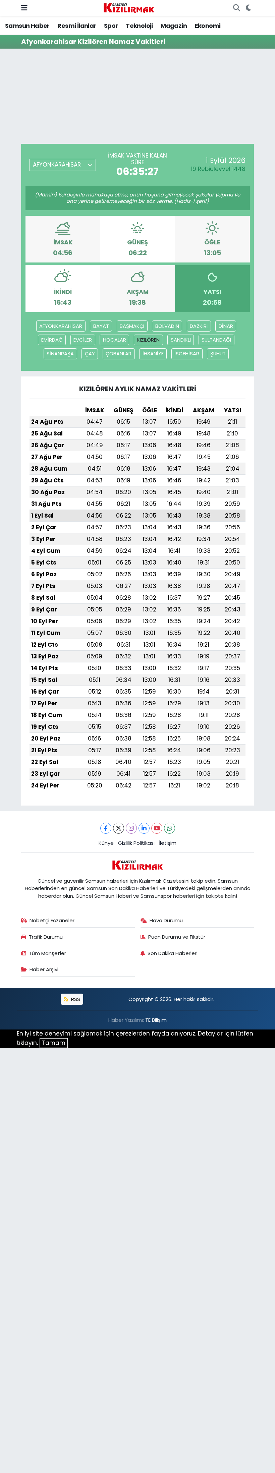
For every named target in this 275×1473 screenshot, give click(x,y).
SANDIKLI (181, 339)
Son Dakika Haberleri (173, 953)
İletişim (167, 842)
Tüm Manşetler (47, 953)
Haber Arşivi (44, 969)
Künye (106, 842)
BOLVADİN (167, 326)
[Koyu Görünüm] (248, 8)
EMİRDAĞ (52, 339)
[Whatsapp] (169, 828)
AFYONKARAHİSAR (60, 326)
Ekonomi (208, 25)
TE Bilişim (156, 1019)
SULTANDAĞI (216, 339)
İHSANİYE (153, 353)
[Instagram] (131, 828)
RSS (75, 999)
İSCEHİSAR (186, 353)
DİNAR (226, 326)
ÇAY (90, 353)
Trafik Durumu (46, 936)
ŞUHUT (218, 353)
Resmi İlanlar (76, 25)
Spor (111, 25)
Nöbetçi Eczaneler (52, 920)
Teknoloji (139, 25)
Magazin (174, 25)
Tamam (53, 1043)
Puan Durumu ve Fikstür (176, 936)
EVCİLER (82, 339)
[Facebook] (105, 828)
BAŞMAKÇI (132, 326)
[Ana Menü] (24, 8)
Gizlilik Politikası (136, 842)
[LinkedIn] (144, 828)
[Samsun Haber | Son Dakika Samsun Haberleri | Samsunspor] (129, 7)
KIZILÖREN (148, 339)
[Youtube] (156, 828)
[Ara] (236, 8)
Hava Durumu (166, 920)
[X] (118, 828)
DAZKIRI (199, 326)
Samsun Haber (27, 25)
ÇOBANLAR (118, 353)
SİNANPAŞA (60, 353)
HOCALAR (114, 339)
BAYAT (101, 326)
